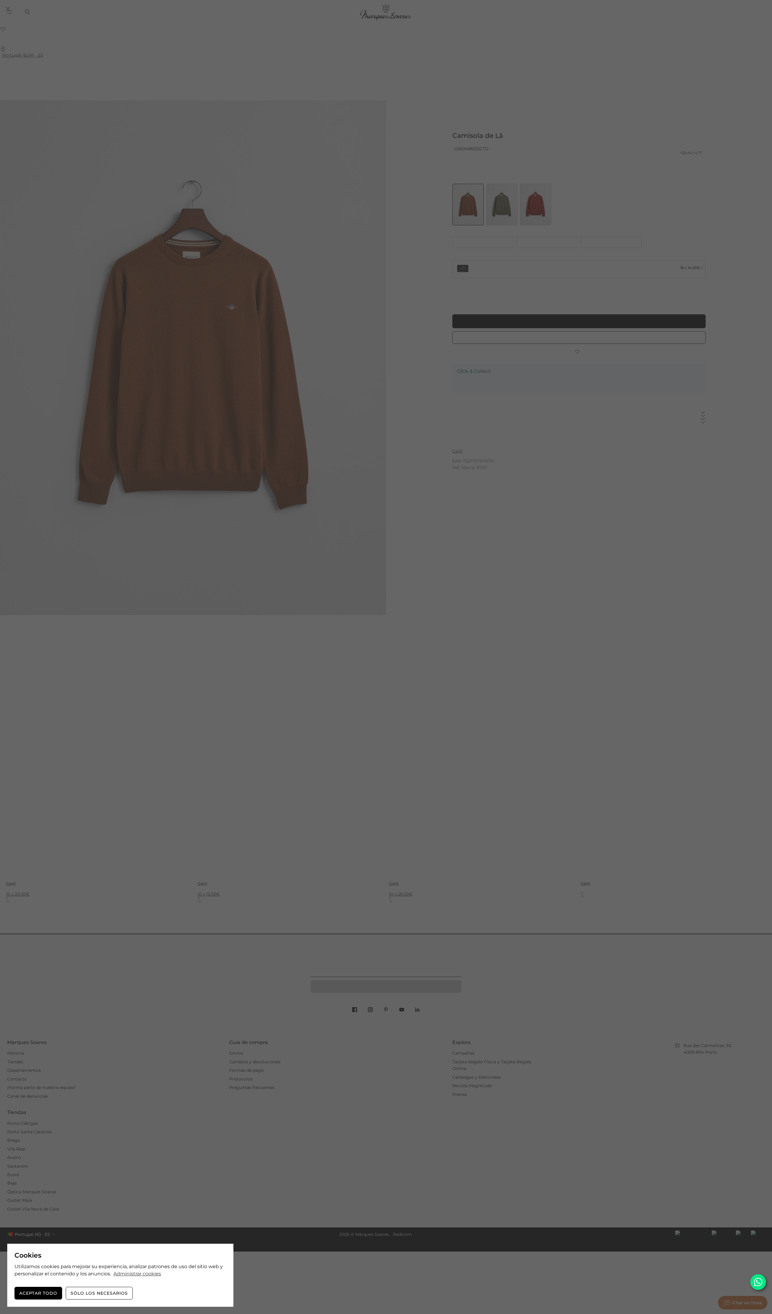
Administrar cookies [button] (137, 1274)
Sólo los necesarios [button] (99, 1293)
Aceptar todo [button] (38, 1293)
